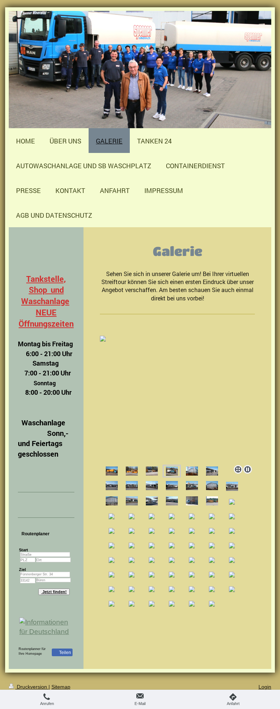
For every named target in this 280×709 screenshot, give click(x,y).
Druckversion (31, 687)
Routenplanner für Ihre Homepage (32, 651)
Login (264, 687)
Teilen (64, 652)
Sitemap (60, 687)
